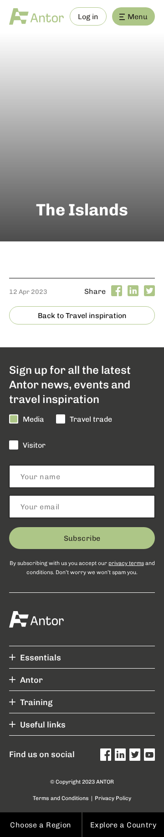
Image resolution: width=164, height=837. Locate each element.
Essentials (40, 657)
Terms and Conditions (61, 798)
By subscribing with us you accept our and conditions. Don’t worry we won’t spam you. (82, 567)
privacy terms (126, 562)
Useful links (43, 724)
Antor (31, 679)
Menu (138, 16)
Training (36, 702)
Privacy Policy (113, 798)
